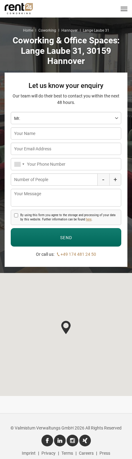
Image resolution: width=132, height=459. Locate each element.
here (88, 219)
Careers (86, 453)
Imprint (29, 453)
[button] (66, 327)
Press (104, 453)
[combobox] (18, 164)
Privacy (48, 453)
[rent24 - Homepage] (19, 8)
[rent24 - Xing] (85, 440)
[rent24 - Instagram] (72, 440)
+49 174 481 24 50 (78, 254)
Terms (67, 453)
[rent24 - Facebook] (47, 440)
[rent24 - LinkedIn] (60, 440)
